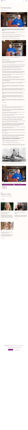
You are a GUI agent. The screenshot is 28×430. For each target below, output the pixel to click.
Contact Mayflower (20, 184)
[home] (3, 0)
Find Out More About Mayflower (8, 184)
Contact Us (10, 349)
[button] (26, 1)
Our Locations (17, 349)
